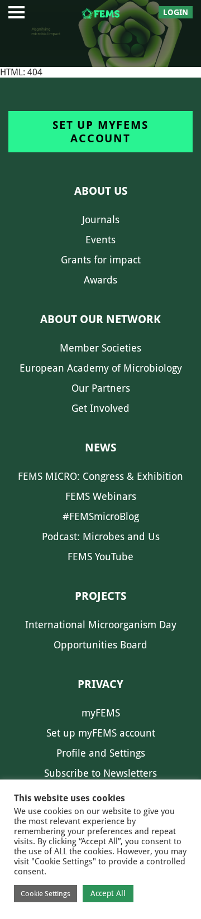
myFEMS (101, 713)
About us (100, 191)
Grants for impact (101, 260)
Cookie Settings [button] (45, 893)
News (100, 447)
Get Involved (100, 408)
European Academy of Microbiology (101, 368)
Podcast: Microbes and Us (101, 536)
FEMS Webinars (100, 496)
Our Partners (100, 388)
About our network (100, 319)
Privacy (100, 684)
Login (175, 12)
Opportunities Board (100, 645)
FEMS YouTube (100, 556)
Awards (100, 280)
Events (100, 240)
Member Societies (100, 348)
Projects (100, 596)
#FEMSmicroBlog (101, 516)
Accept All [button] (108, 893)
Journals (100, 219)
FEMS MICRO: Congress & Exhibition (100, 476)
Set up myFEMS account (100, 131)
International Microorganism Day (100, 625)
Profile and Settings (100, 753)
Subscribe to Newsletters (100, 773)
